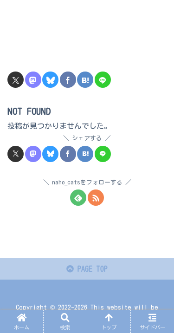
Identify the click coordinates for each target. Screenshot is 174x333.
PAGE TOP (91, 269)
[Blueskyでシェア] (50, 80)
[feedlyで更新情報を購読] (78, 197)
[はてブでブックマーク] (85, 80)
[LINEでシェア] (103, 80)
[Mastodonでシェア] (33, 80)
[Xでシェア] (15, 80)
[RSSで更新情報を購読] (96, 197)
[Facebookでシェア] (68, 80)
